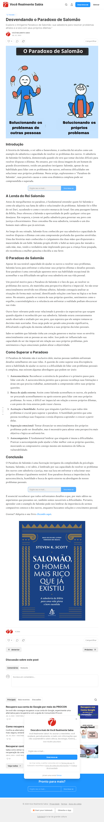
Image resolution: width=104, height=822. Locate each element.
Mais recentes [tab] (24, 700)
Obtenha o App (64, 810)
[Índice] (3, 411)
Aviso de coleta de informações (57, 765)
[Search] (66, 4)
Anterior (15, 649)
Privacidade (54, 804)
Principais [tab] (11, 700)
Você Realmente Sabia (21, 33)
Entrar (96, 4)
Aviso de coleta (75, 804)
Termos (64, 804)
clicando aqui (44, 514)
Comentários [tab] (12, 668)
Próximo (89, 649)
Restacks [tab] (24, 668)
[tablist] (17, 667)
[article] (52, 713)
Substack (41, 816)
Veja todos (13, 766)
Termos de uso (66, 763)
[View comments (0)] (17, 41)
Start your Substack (44, 810)
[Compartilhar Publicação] (71, 4)
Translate (11, 15)
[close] (76, 719)
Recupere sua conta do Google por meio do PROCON (36, 706)
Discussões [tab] (36, 700)
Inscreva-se (82, 4)
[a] (88, 751)
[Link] (2, 144)
